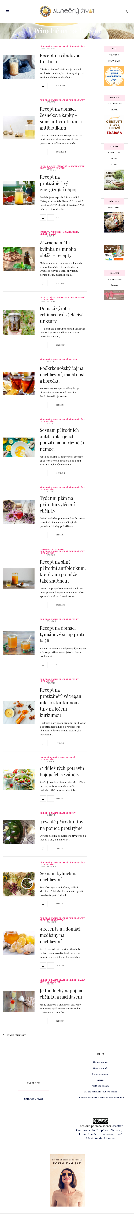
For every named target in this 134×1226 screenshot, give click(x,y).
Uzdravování (47, 300)
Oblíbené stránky (100, 1085)
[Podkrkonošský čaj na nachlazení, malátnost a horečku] (19, 383)
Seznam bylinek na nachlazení (59, 876)
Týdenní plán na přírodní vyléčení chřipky (57, 504)
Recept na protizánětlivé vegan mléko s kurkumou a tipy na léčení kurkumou (60, 702)
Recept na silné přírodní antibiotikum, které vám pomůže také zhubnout (63, 571)
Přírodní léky (77, 47)
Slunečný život (33, 1098)
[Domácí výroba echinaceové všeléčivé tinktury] (19, 322)
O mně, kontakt (100, 1068)
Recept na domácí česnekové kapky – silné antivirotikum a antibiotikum (61, 118)
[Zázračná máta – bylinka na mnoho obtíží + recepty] (19, 259)
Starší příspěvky (16, 1035)
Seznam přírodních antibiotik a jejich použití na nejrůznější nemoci (62, 439)
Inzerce (101, 1080)
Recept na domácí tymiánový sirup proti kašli (62, 634)
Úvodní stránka (100, 1062)
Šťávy (43, 168)
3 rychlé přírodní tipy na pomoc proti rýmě (61, 825)
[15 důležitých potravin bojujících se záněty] (19, 779)
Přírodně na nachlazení (54, 47)
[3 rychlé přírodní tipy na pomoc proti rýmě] (19, 832)
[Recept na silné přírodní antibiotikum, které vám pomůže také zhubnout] (19, 578)
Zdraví (72, 813)
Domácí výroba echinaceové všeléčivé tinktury (62, 314)
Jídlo (43, 758)
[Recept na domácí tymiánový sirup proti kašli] (19, 643)
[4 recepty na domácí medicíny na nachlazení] (19, 943)
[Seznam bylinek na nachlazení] (19, 884)
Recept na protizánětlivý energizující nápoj (58, 183)
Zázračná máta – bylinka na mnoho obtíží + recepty (58, 248)
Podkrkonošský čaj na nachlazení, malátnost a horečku (62, 374)
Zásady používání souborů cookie (100, 1091)
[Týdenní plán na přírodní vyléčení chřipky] (19, 512)
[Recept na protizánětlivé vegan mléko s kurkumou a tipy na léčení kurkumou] (19, 712)
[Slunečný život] (67, 11)
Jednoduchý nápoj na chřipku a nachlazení (61, 993)
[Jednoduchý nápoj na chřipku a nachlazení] (19, 1001)
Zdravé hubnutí (56, 168)
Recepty (74, 359)
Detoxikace (46, 549)
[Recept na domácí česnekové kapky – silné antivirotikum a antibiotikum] (19, 127)
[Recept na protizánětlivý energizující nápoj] (19, 193)
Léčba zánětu (47, 166)
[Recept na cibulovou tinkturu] (19, 67)
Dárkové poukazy (100, 1074)
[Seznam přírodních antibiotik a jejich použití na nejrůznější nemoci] (19, 447)
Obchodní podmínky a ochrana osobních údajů (100, 1097)
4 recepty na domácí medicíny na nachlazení (60, 935)
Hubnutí (44, 232)
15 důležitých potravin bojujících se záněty (62, 771)
